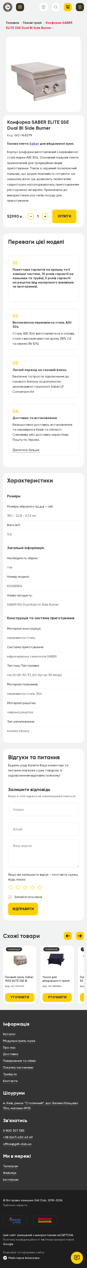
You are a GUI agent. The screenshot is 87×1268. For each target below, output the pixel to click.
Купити (64, 216)
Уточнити (20, 997)
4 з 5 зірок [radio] (33, 888)
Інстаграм (10, 1180)
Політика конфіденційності (21, 1239)
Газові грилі (32, 23)
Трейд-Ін (10, 1074)
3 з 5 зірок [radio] (26, 888)
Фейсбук (10, 1173)
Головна (12, 23)
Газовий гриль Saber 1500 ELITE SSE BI (19, 978)
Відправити (23, 909)
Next (80, 936)
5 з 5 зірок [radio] (41, 888)
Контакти (10, 1081)
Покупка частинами (18, 1067)
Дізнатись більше (26, 450)
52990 (14, 216)
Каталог (9, 1034)
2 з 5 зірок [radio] (19, 888)
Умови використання (59, 1239)
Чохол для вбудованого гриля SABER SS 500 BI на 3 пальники (56, 979)
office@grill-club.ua (17, 1144)
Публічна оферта (15, 1205)
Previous (68, 936)
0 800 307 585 (13, 1130)
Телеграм (10, 1166)
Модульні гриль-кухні (19, 1041)
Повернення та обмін (19, 1061)
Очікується (14, 949)
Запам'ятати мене (28, 897)
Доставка (10, 1054)
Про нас (9, 1047)
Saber (34, 144)
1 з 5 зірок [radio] (11, 888)
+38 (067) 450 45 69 (18, 1137)
